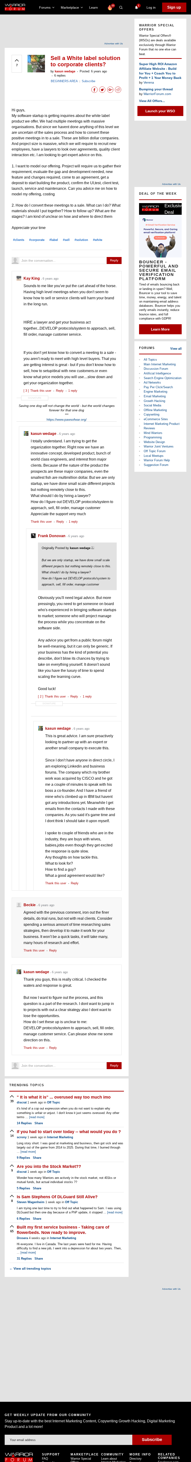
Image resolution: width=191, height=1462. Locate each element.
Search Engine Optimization (162, 378)
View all (176, 348)
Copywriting (151, 414)
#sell (66, 240)
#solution (81, 240)
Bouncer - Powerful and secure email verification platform (159, 270)
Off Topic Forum (155, 451)
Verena (148, 82)
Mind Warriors (153, 433)
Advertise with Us (113, 43)
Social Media (152, 405)
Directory (136, 1458)
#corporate (36, 240)
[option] (160, 268)
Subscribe (88, 81)
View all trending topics (30, 1268)
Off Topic (53, 1102)
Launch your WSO (160, 111)
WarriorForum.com (157, 94)
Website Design (154, 442)
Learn (95, 7)
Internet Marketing (60, 1137)
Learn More (160, 329)
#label (53, 240)
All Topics (150, 359)
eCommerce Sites (156, 419)
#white (97, 240)
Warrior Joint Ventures (159, 446)
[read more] (36, 1117)
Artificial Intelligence (157, 373)
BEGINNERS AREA (64, 81)
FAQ (45, 1458)
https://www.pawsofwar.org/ (67, 419)
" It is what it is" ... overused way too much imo (64, 1097)
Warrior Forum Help (157, 460)
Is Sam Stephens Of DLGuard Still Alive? (57, 1196)
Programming (153, 437)
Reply (114, 260)
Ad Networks (152, 382)
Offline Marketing (155, 410)
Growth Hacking (154, 401)
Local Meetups (154, 456)
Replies (24, 1123)
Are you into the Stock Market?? (49, 1166)
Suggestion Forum (156, 465)
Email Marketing (155, 396)
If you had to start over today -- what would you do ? (69, 1131)
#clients (18, 240)
